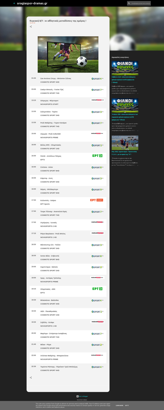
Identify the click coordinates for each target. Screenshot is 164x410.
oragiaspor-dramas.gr (32, 3)
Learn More (119, 405)
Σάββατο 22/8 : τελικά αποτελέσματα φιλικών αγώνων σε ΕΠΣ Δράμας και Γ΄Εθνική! (123, 79)
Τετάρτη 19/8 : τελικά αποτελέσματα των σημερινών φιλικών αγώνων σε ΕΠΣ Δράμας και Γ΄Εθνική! (125, 117)
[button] (31, 26)
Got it (127, 405)
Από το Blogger (83, 396)
